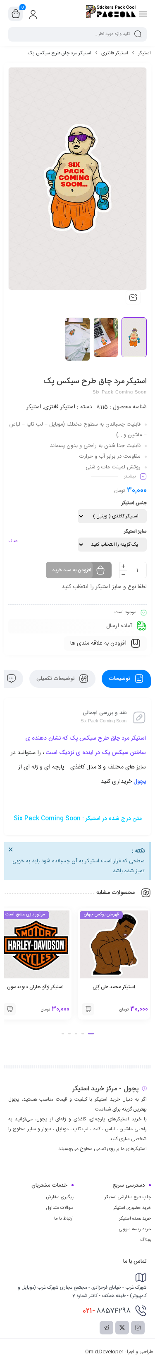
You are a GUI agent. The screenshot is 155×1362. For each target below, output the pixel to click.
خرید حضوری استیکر (132, 1208)
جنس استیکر (134, 503)
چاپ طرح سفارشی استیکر (128, 1197)
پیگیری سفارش (60, 1197)
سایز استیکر (135, 531)
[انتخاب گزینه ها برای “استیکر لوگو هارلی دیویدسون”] (9, 1009)
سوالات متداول (60, 1208)
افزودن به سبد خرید (71, 570)
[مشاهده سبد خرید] (16, 14)
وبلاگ (145, 1240)
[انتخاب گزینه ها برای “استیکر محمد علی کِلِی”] (88, 1009)
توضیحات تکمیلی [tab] (56, 678)
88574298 (107, 1311)
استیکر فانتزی (114, 53)
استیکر (144, 53)
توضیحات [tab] (120, 678)
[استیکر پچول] (111, 13)
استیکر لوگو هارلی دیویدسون (35, 987)
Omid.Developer (104, 1352)
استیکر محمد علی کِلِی (114, 987)
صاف (12, 541)
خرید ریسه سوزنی (135, 1229)
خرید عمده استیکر (135, 1218)
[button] (91, 1033)
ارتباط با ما (64, 1218)
